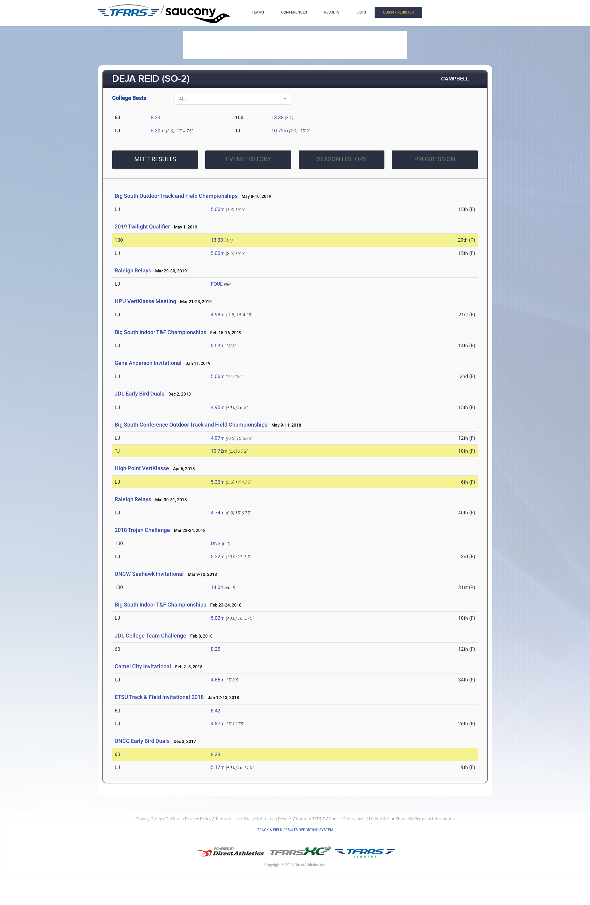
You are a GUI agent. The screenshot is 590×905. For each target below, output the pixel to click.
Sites (248, 818)
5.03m (218, 346)
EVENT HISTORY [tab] (248, 159)
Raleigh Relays (133, 270)
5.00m (218, 209)
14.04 (217, 587)
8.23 (155, 117)
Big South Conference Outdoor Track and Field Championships (191, 424)
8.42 (215, 711)
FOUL (217, 284)
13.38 (277, 117)
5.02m (218, 618)
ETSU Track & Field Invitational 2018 (159, 697)
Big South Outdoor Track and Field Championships (176, 196)
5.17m (218, 767)
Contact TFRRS (311, 818)
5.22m (218, 557)
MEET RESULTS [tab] (155, 159)
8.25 (215, 649)
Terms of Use (227, 818)
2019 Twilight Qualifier (142, 226)
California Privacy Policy (188, 818)
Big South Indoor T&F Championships (160, 332)
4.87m (218, 724)
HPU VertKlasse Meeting (145, 301)
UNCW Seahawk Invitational (149, 574)
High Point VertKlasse (142, 468)
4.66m (218, 680)
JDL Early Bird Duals (139, 393)
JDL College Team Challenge (150, 635)
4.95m (218, 407)
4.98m (218, 315)
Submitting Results (274, 818)
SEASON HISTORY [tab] (342, 159)
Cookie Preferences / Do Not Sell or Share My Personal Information (392, 818)
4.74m (218, 513)
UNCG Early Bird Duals (142, 741)
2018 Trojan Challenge (142, 530)
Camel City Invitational (143, 666)
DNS (216, 543)
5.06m (218, 376)
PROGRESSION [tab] (434, 159)
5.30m (158, 131)
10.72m (279, 131)
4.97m (218, 438)
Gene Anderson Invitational (148, 363)
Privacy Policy (149, 818)
